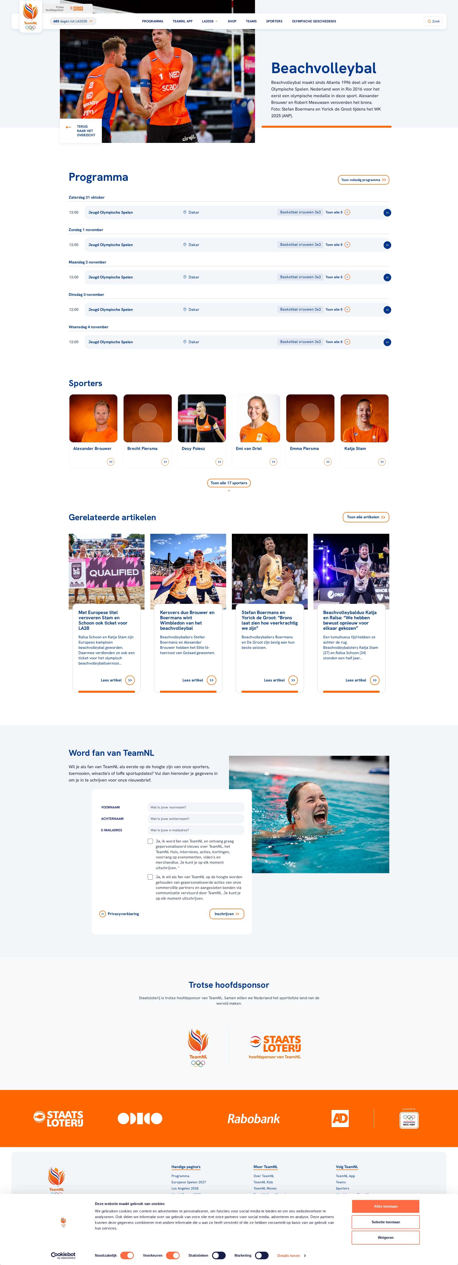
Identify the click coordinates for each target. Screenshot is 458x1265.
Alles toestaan (386, 1206)
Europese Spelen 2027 (189, 1182)
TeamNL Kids (263, 1182)
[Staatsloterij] (58, 1118)
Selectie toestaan (386, 1222)
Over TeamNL (264, 1176)
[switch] (173, 1255)
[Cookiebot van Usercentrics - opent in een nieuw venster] (63, 1255)
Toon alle (363, 516)
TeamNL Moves (265, 1188)
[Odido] (140, 1118)
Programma (152, 21)
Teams (251, 21)
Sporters (274, 21)
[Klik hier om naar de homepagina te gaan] (30, 16)
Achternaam (112, 818)
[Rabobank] (254, 1118)
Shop (232, 21)
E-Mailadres (111, 830)
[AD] (340, 1118)
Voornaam (110, 807)
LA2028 (207, 21)
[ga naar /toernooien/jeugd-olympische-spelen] (387, 213)
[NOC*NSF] (409, 1118)
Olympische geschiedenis (314, 21)
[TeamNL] (198, 1046)
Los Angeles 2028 (185, 1188)
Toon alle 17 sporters (229, 482)
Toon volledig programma (360, 180)
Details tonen (288, 1256)
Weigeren (386, 1237)
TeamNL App (183, 21)
